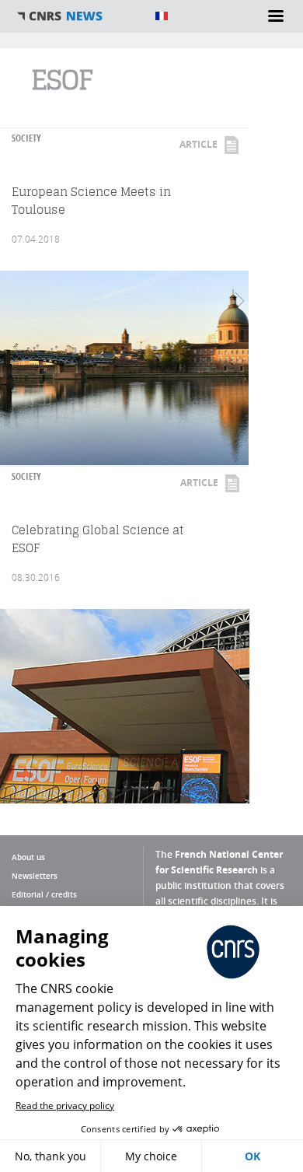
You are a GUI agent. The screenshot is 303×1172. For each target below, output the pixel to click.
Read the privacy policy (65, 1105)
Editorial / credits (44, 894)
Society (26, 138)
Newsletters (34, 875)
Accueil (77, 16)
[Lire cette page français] (161, 16)
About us (28, 857)
